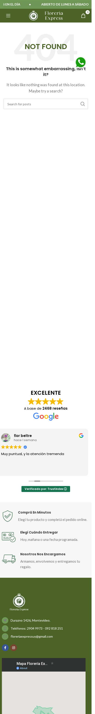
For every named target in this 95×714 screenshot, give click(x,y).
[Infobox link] (46, 516)
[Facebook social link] (5, 647)
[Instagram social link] (13, 647)
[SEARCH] (82, 104)
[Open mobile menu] (8, 15)
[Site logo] (33, 15)
